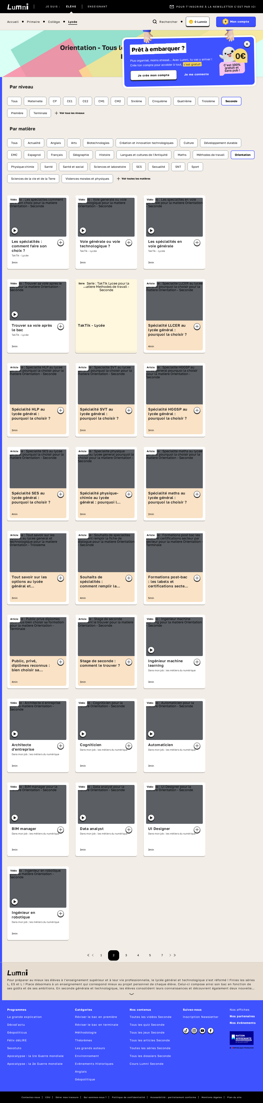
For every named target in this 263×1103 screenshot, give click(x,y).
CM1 (101, 101)
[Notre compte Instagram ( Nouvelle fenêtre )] (194, 1031)
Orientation (242, 154)
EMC (14, 154)
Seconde (231, 101)
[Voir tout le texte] (131, 993)
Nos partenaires (242, 1016)
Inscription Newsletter (200, 1017)
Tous (14, 101)
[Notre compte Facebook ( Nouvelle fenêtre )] (211, 1031)
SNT (178, 166)
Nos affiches (239, 1009)
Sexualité (158, 166)
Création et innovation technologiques (146, 143)
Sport (195, 166)
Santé (48, 166)
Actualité (34, 143)
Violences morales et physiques (87, 178)
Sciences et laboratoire (110, 166)
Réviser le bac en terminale (96, 1024)
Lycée (72, 21)
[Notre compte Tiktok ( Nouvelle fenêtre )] (186, 1031)
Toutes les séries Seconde (150, 1048)
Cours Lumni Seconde (147, 1063)
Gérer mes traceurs (67, 1097)
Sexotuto (14, 1048)
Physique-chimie (22, 166)
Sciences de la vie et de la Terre (33, 178)
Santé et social (73, 166)
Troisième (208, 101)
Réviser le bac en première (96, 1017)
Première (17, 113)
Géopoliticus (17, 1032)
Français (57, 154)
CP (55, 101)
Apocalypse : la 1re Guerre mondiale (35, 1056)
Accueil (13, 21)
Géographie (81, 154)
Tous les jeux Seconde (147, 1032)
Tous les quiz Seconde (147, 1024)
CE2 (85, 101)
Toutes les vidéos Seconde (151, 1017)
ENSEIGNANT (97, 6)
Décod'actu (16, 1024)
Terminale (40, 113)
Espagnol (34, 154)
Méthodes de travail (210, 154)
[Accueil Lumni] (17, 6)
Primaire (33, 21)
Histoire (104, 154)
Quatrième (184, 101)
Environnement (87, 1056)
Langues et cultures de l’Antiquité (143, 154)
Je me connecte (196, 74)
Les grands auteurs (90, 1048)
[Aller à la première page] (88, 955)
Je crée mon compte (154, 75)
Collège (54, 21)
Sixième (136, 101)
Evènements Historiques (94, 1063)
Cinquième (159, 101)
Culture (189, 143)
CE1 (69, 101)
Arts (74, 143)
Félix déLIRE (17, 1040)
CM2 (118, 101)
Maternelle (35, 101)
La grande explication (24, 1017)
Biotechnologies (98, 143)
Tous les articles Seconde (150, 1040)
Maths (182, 154)
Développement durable (220, 143)
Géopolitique (85, 1079)
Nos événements (243, 1022)
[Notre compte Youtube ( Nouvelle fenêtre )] (202, 1031)
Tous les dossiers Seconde (150, 1056)
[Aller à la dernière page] (174, 955)
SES (139, 166)
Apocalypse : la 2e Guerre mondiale (35, 1063)
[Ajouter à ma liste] (60, 242)
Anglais (56, 143)
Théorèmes (83, 1040)
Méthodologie (86, 1032)
